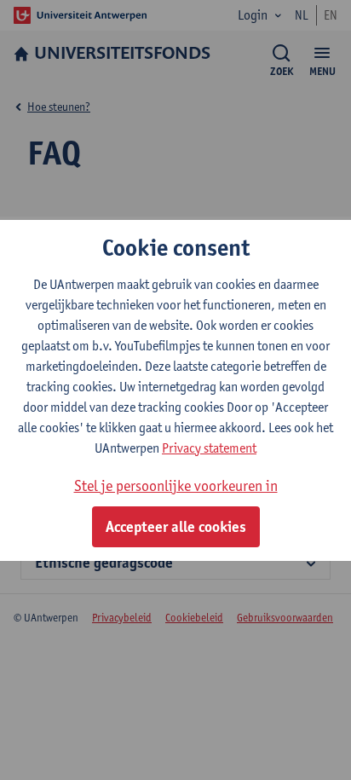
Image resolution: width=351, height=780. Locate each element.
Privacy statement (209, 448)
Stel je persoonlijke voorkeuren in (176, 485)
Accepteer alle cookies (176, 526)
